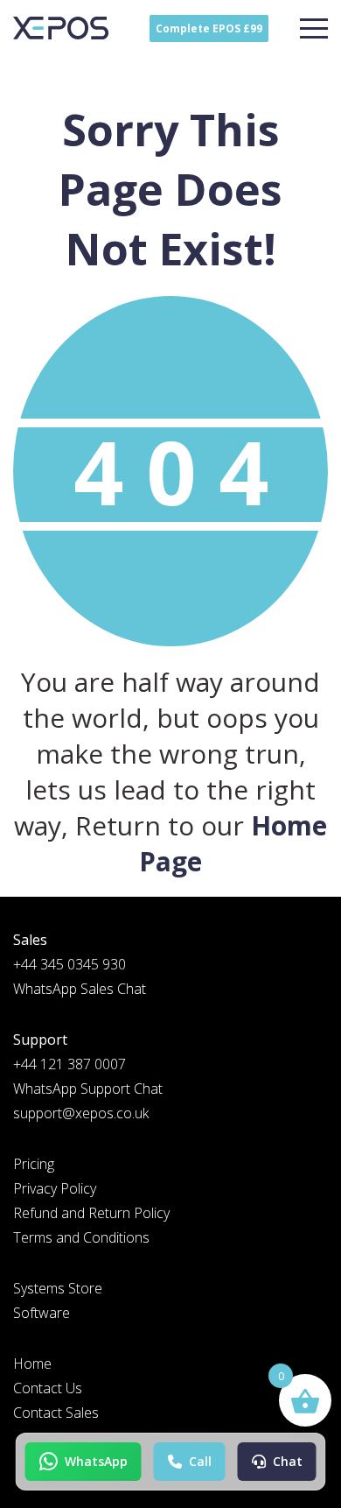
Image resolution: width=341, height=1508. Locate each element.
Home (32, 1363)
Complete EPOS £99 (209, 28)
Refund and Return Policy (91, 1213)
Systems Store (57, 1288)
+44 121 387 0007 (69, 1064)
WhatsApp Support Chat (88, 1088)
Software (41, 1312)
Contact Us (47, 1388)
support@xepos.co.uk (81, 1113)
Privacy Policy (54, 1188)
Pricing (33, 1163)
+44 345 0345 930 (69, 964)
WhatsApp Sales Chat (79, 988)
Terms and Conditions (81, 1237)
